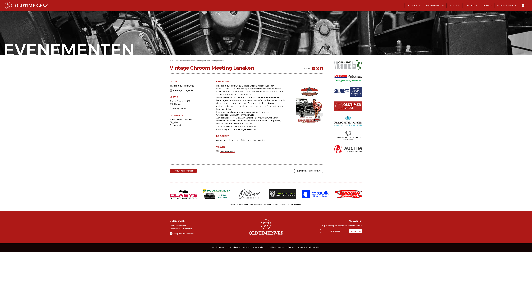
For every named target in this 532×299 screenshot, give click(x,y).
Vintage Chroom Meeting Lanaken (211, 61)
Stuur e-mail (175, 125)
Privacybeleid (258, 247)
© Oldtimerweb (218, 247)
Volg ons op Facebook (184, 233)
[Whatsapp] (317, 68)
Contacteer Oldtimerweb (181, 229)
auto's (219, 140)
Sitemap (290, 247)
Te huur (487, 5)
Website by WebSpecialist (309, 247)
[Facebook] (321, 68)
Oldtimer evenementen (188, 61)
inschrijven (356, 231)
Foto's (453, 5)
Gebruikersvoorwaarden (239, 247)
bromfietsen (241, 140)
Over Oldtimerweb (178, 226)
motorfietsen (229, 140)
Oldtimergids (505, 5)
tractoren (266, 140)
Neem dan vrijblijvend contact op (276, 204)
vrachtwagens (254, 140)
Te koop (469, 5)
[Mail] (313, 68)
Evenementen (433, 5)
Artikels (412, 5)
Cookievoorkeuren (276, 247)
